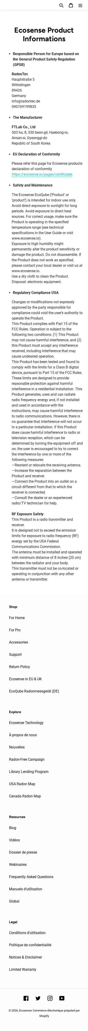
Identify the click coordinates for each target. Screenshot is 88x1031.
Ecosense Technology (26, 723)
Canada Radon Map (25, 796)
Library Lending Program (29, 772)
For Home (17, 618)
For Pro (15, 630)
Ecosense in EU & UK (25, 679)
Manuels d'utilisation (25, 889)
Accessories (18, 642)
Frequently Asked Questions (31, 877)
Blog (12, 828)
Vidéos (14, 840)
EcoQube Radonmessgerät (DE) (34, 691)
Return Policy (19, 667)
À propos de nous (23, 735)
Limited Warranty (22, 969)
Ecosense (25, 1010)
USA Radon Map (22, 784)
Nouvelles (17, 747)
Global (14, 901)
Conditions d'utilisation (27, 933)
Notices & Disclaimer (25, 957)
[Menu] (80, 5)
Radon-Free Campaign (26, 759)
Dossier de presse (23, 852)
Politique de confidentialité (30, 945)
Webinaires (18, 864)
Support (15, 654)
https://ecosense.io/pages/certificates (42, 174)
